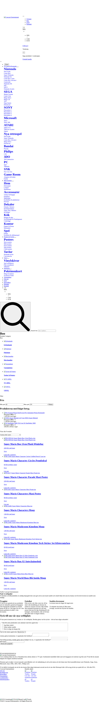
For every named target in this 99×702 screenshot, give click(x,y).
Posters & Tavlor (9, 237)
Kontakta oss (4, 672)
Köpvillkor (7, 282)
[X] (28, 695)
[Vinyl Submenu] (8, 258)
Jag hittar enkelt (8, 625)
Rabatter (29, 24)
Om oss (6, 279)
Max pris (26, 404)
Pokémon (7, 268)
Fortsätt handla (27, 59)
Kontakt (6, 286)
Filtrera (50, 404)
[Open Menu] (23, 16)
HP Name (3, 641)
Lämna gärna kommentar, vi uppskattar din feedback (16, 636)
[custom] (4, 648)
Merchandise (8, 180)
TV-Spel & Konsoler (10, 66)
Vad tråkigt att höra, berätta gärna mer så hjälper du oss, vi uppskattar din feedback (25, 640)
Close (6, 64)
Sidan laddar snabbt (10, 627)
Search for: (34, 330)
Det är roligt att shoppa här (12, 629)
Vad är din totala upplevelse (8, 632)
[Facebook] (28, 686)
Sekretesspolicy (4, 679)
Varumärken (7, 277)
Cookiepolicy (4, 678)
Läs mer (6, 471)
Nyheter (28, 19)
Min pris (2, 404)
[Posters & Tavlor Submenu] (15, 237)
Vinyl (6, 258)
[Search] (15, 317)
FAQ (28, 22)
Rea (27, 21)
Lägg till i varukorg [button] (10, 455)
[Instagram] (37, 686)
